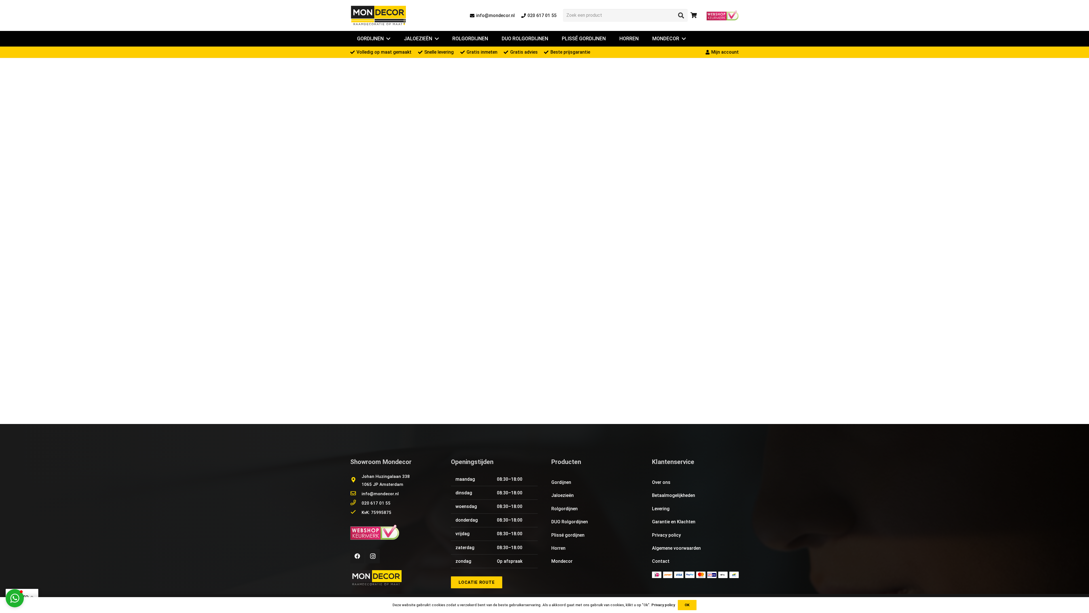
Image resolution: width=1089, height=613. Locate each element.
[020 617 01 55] (356, 503)
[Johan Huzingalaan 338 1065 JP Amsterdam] (356, 480)
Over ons (661, 482)
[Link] (378, 15)
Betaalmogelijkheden (673, 495)
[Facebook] (357, 556)
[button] (15, 598)
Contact (661, 561)
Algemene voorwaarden (676, 548)
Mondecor (562, 561)
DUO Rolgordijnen (569, 521)
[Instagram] (373, 556)
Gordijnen (561, 482)
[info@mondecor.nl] (356, 494)
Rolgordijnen (564, 508)
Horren (558, 548)
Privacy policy (666, 535)
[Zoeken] (681, 15)
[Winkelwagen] (694, 15)
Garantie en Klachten (673, 521)
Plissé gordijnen (567, 535)
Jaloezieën (562, 495)
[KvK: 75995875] (356, 513)
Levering (661, 508)
